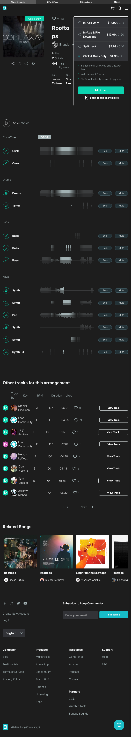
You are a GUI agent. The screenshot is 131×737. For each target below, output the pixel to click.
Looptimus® (43, 671)
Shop (39, 702)
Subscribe (114, 614)
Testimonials (10, 664)
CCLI (72, 698)
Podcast (74, 671)
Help (105, 656)
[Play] (6, 123)
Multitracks (43, 656)
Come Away (70, 81)
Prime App (42, 664)
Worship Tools (77, 706)
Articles (73, 664)
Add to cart (101, 90)
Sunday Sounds (78, 713)
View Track (113, 407)
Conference (76, 656)
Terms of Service (13, 671)
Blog (5, 656)
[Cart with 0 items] (113, 8)
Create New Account (16, 613)
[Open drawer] (126, 8)
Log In (6, 620)
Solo (105, 150)
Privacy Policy (12, 679)
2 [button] (67, 507)
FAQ (104, 664)
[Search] (119, 8)
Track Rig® (42, 679)
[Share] (13, 63)
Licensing (42, 694)
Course (73, 679)
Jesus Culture (57, 81)
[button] (23, 36)
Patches (41, 686)
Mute (121, 150)
